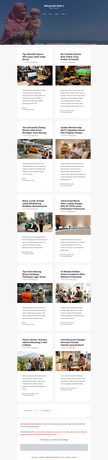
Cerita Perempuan (66, 110)
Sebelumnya (26, 410)
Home (44, 14)
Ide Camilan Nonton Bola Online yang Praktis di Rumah (71, 57)
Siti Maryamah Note (50, 434)
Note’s (63, 14)
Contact (57, 14)
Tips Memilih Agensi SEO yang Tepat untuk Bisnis (34, 57)
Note (25, 107)
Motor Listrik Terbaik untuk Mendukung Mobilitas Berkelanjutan (34, 203)
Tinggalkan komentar (29, 109)
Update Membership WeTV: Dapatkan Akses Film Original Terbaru (73, 130)
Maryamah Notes (72, 432)
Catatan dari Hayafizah (26, 434)
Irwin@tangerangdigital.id (32, 426)
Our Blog (74, 457)
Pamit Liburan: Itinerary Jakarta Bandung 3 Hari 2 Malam (34, 342)
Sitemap (68, 457)
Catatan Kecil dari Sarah (52, 432)
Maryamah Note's (54, 5)
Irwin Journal (63, 432)
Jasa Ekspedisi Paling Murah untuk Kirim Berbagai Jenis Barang (34, 130)
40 (41, 410)
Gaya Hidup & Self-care (68, 322)
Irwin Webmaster (82, 432)
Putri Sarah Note (38, 434)
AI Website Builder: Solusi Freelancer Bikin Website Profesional (73, 274)
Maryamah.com (35, 457)
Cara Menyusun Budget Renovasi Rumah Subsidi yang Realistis (73, 342)
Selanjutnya (47, 410)
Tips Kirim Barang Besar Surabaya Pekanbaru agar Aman (34, 274)
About (50, 14)
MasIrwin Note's (40, 432)
